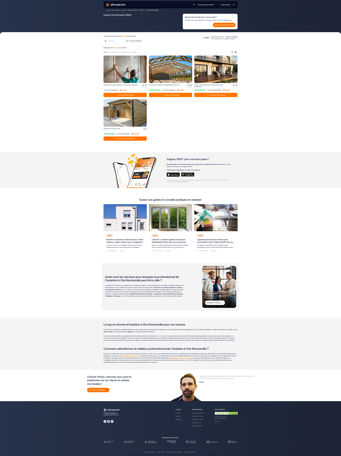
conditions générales (183, 181)
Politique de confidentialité (174, 452)
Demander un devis (198, 419)
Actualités (178, 419)
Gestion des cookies (190, 452)
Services (178, 416)
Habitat (178, 413)
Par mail (217, 421)
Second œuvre (116, 10)
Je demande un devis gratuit (224, 25)
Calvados (141, 10)
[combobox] (114, 40)
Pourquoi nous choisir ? (206, 5)
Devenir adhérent (197, 426)
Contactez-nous (196, 422)
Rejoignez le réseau (214, 303)
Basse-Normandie (186, 358)
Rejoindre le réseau (198, 416)
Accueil (108, 10)
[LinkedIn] (112, 421)
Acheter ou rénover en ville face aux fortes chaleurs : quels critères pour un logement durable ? (124, 242)
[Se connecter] (234, 5)
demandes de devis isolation (131, 356)
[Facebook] (105, 421)
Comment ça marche (198, 413)
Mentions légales (150, 452)
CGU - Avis (160, 452)
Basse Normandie (132, 10)
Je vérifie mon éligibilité (97, 390)
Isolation (124, 10)
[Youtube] (108, 421)
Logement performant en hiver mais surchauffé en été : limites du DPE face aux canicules (215, 242)
